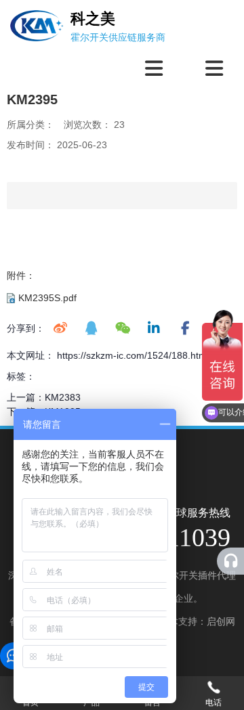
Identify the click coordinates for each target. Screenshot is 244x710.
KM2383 (63, 397)
